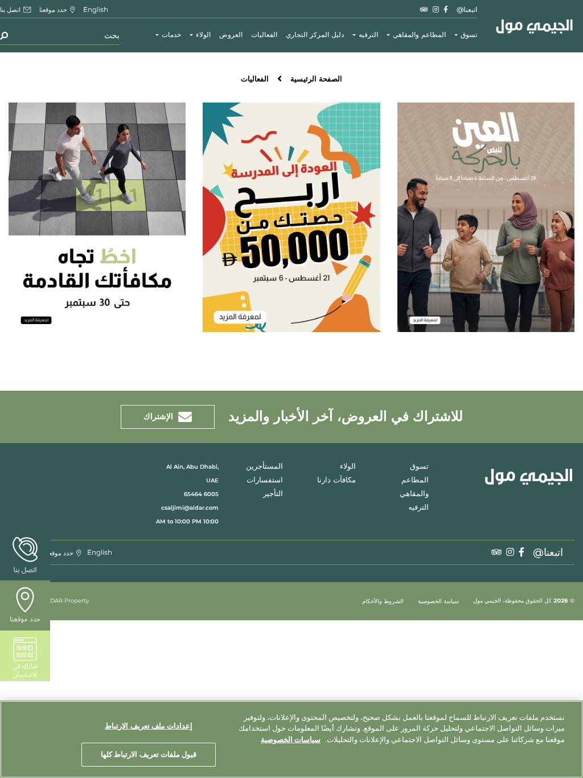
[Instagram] (436, 9)
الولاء (203, 35)
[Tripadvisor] (424, 9)
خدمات (171, 35)
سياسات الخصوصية (291, 739)
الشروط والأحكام (383, 601)
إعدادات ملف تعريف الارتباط (148, 725)
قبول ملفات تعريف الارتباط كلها (148, 754)
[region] (291, 739)
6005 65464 (201, 494)
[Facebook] (446, 9)
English (95, 9)
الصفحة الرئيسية (316, 79)
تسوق (469, 35)
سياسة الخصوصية (438, 601)
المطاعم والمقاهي (419, 35)
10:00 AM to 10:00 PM (187, 521)
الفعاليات (264, 35)
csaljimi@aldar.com (190, 507)
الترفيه (368, 35)
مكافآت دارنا (336, 480)
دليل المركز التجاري (315, 35)
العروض (231, 35)
